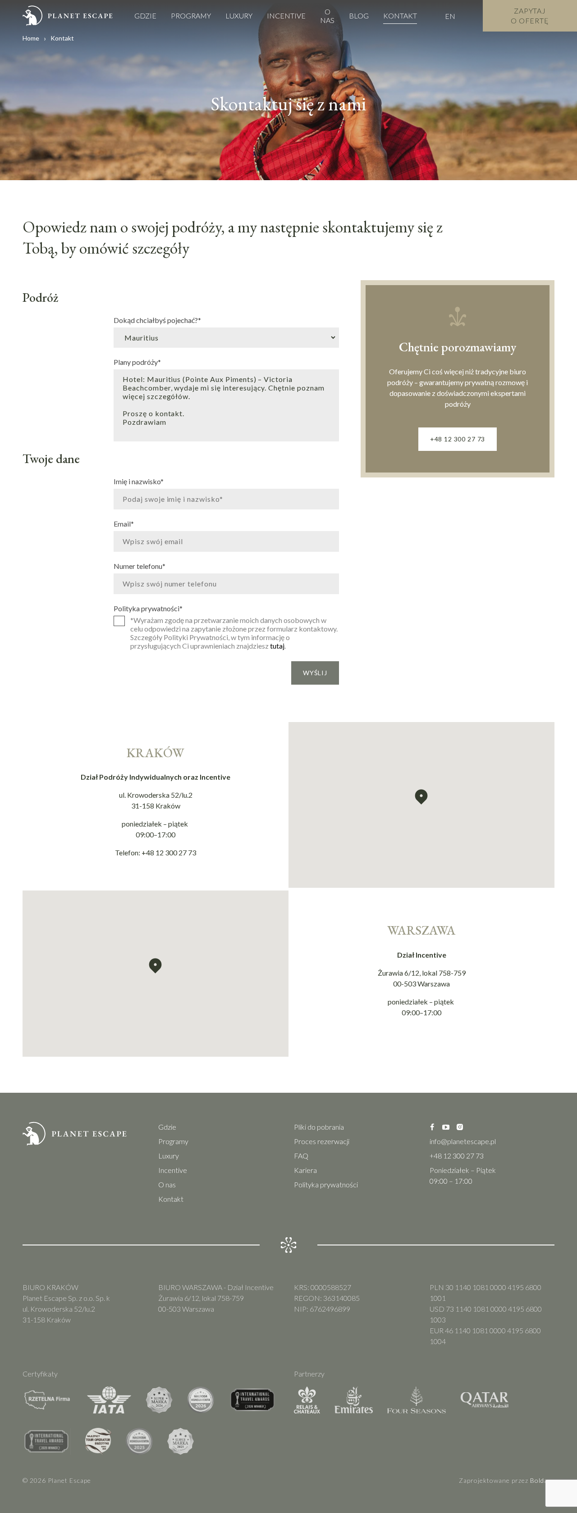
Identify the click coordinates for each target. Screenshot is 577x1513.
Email (124, 523)
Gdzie (145, 15)
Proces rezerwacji (321, 1141)
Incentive (286, 15)
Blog (359, 15)
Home (31, 38)
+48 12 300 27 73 (457, 439)
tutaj (277, 645)
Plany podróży (137, 362)
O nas (327, 15)
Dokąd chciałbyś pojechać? (157, 320)
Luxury (238, 15)
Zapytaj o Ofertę (530, 15)
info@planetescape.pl (463, 1141)
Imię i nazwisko (139, 481)
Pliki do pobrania (319, 1126)
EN (450, 16)
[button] (421, 797)
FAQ (301, 1155)
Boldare (542, 1480)
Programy (191, 15)
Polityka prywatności (148, 608)
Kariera (305, 1170)
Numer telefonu (139, 566)
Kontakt (400, 15)
